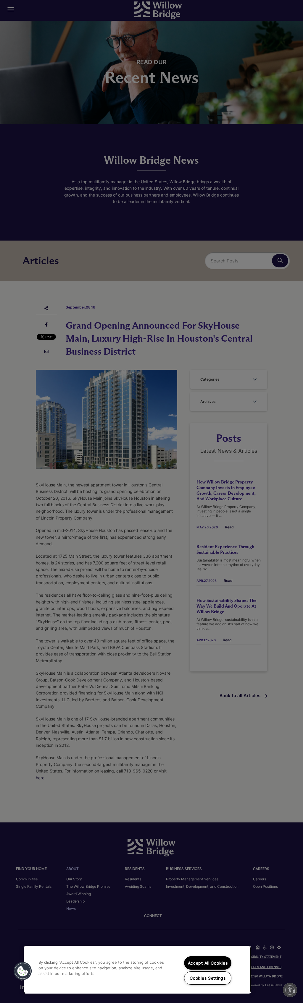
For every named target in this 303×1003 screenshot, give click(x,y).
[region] (137, 970)
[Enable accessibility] (290, 990)
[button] (22, 971)
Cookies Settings (208, 978)
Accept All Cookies (208, 962)
